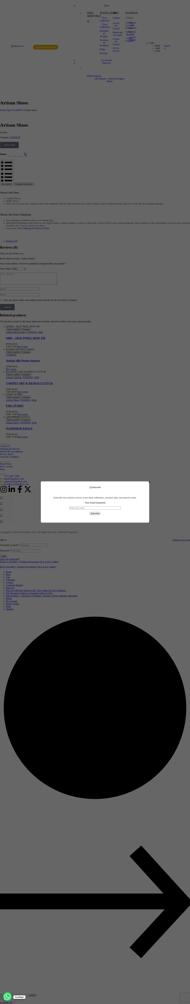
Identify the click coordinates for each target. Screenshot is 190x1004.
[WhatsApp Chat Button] (7, 996)
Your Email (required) (95, 502)
